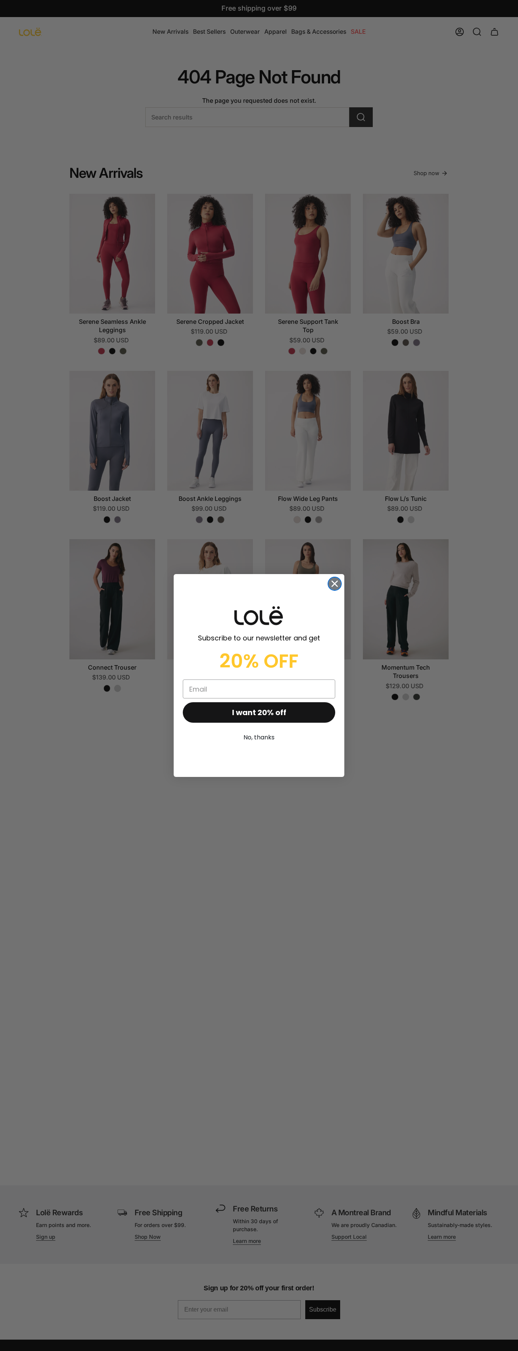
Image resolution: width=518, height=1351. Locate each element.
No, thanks (259, 737)
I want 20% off (259, 712)
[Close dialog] (334, 583)
